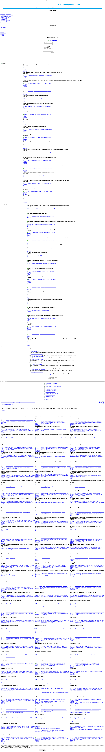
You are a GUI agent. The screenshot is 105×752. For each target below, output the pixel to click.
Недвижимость (3, 19)
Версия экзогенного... (50, 392)
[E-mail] (103, 403)
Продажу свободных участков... (37, 348)
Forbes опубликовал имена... (37, 354)
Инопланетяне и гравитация (51, 383)
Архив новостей (3, 18)
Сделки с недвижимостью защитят (38, 369)
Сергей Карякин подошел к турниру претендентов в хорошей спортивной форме (18, 402)
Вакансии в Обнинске (5, 20)
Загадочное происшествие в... (52, 390)
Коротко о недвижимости (6, 16)
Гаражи (2, 34)
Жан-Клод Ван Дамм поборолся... (38, 366)
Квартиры (2, 28)
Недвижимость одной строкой (42, 7)
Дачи (1, 30)
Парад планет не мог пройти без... (53, 387)
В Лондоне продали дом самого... (38, 356)
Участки (2, 32)
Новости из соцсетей (5, 17)
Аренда (2, 35)
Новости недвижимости (31, 7)
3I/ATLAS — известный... (51, 389)
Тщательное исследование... (51, 396)
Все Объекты (3, 27)
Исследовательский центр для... (52, 393)
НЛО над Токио (49, 399)
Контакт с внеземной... (50, 395)
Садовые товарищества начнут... (37, 359)
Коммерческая (3, 33)
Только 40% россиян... (35, 351)
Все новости (52, 374)
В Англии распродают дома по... (37, 361)
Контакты (2, 22)
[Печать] (100, 402)
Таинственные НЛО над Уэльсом (52, 397)
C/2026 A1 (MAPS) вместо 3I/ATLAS (53, 386)
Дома (1, 29)
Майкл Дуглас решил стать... (37, 372)
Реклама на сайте (4, 21)
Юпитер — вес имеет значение (52, 384)
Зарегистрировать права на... (37, 364)
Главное (23, 7)
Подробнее (3, 410)
